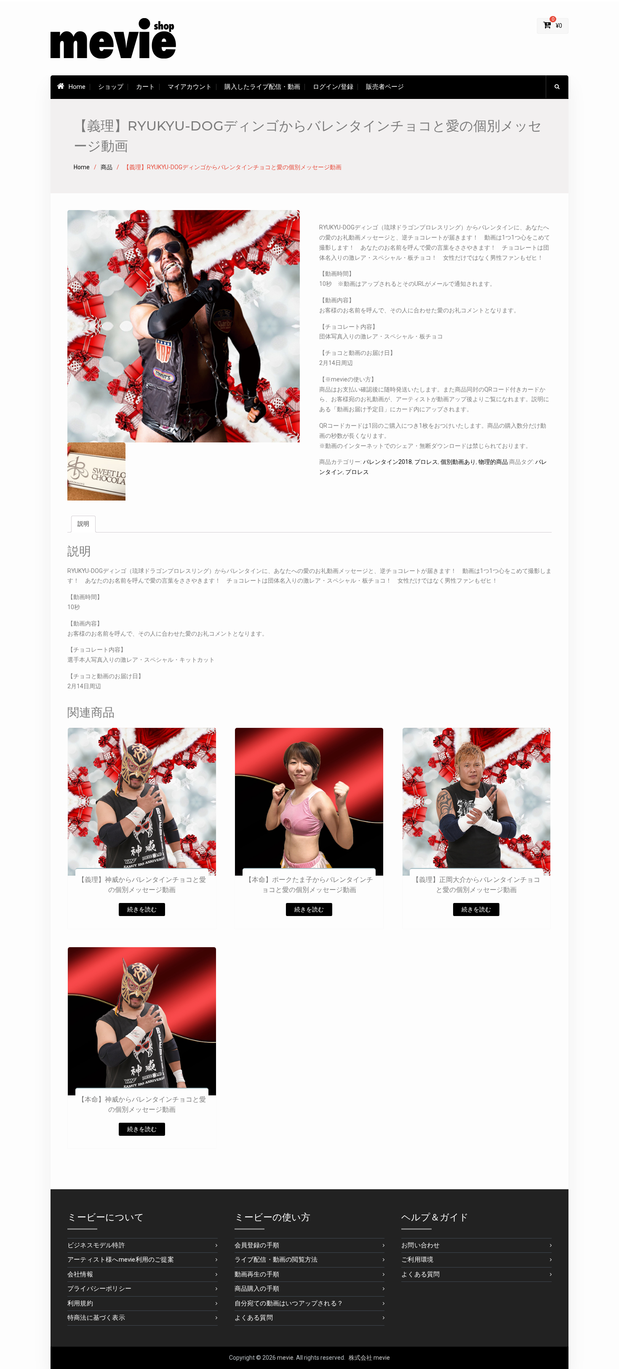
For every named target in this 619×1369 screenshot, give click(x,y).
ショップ (110, 87)
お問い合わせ (420, 1245)
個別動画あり (458, 461)
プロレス (426, 461)
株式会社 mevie (369, 1357)
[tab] (83, 524)
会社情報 (80, 1274)
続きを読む (142, 909)
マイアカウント (190, 87)
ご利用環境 (417, 1259)
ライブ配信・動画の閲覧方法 (276, 1259)
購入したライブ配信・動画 (262, 87)
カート (145, 87)
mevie (285, 1357)
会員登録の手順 (257, 1245)
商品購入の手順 (257, 1288)
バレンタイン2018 (387, 461)
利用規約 (80, 1303)
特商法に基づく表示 (96, 1317)
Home (77, 87)
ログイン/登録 (333, 87)
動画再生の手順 (257, 1274)
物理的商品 (493, 461)
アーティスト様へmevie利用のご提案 (120, 1259)
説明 (83, 523)
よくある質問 (254, 1317)
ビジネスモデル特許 (96, 1245)
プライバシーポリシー (99, 1288)
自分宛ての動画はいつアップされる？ (289, 1303)
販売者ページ (385, 87)
